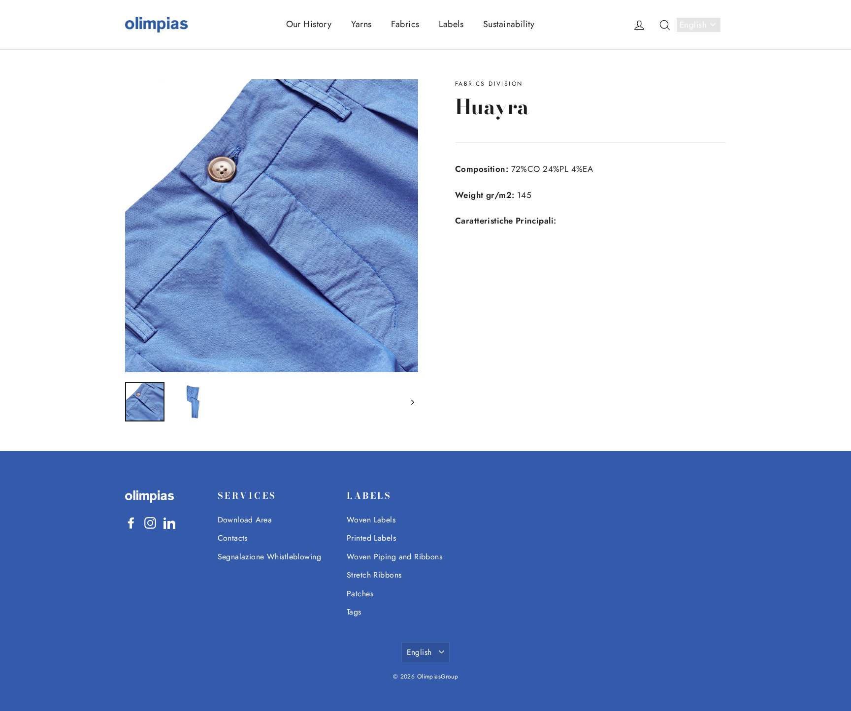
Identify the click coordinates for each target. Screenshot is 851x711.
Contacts (233, 538)
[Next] (412, 401)
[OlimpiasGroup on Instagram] (150, 522)
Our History (309, 24)
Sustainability (508, 24)
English (693, 25)
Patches (360, 593)
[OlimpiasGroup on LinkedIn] (169, 522)
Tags (354, 611)
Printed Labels (371, 538)
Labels (451, 24)
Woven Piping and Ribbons (394, 556)
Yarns (361, 24)
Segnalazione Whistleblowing (269, 556)
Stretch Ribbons (374, 575)
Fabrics (405, 24)
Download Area (245, 519)
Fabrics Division (489, 83)
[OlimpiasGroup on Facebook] (131, 522)
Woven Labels (371, 519)
